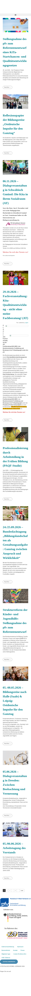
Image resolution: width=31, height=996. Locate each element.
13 (15, 890)
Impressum (20, 946)
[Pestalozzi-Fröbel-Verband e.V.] (15, 6)
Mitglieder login (6, 954)
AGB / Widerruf (6, 957)
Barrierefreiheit (6, 950)
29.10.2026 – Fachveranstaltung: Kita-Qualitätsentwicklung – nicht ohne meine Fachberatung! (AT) (15, 305)
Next (18, 890)
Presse (23, 950)
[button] (15, 14)
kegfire (26, 322)
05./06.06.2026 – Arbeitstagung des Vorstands (14, 848)
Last (22, 890)
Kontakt (15, 950)
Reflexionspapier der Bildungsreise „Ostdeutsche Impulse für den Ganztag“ (13, 124)
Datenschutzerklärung (8, 946)
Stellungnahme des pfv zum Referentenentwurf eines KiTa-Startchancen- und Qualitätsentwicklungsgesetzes (15, 52)
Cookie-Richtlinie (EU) (19, 954)
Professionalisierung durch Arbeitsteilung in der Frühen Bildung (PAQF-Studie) (15, 456)
